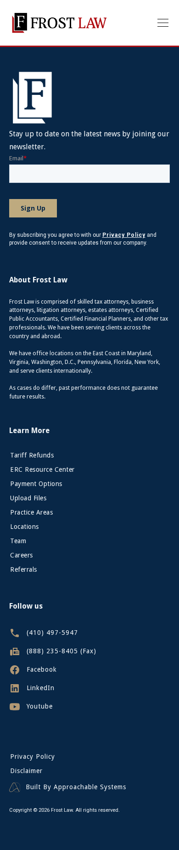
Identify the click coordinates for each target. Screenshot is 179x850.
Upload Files (28, 498)
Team (18, 541)
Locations (24, 526)
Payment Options (36, 483)
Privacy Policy (32, 756)
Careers (21, 555)
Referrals (23, 569)
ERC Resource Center (42, 469)
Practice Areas (31, 512)
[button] (161, 23)
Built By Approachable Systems (76, 787)
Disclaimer (26, 771)
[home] (59, 22)
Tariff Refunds (32, 455)
